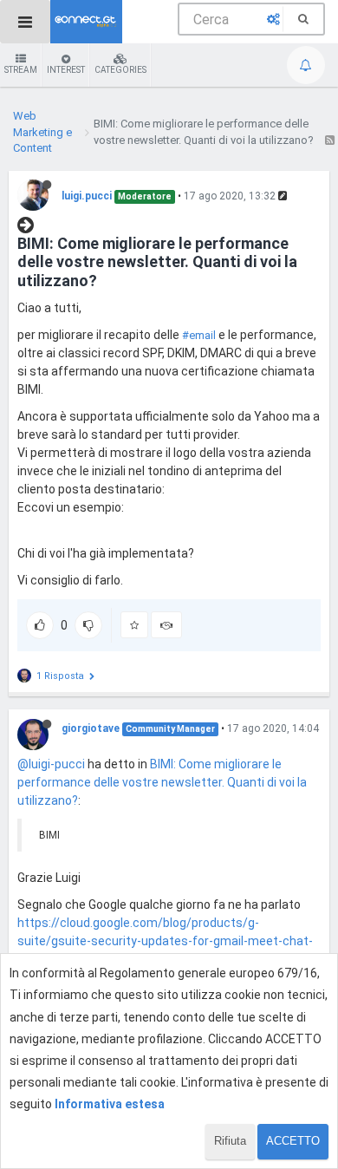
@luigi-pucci (51, 764)
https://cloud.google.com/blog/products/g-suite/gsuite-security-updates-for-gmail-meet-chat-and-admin (165, 941)
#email (199, 335)
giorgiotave (91, 728)
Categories (120, 70)
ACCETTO (293, 1140)
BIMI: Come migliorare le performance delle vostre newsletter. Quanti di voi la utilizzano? (162, 782)
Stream (20, 70)
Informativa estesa (110, 1104)
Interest (66, 70)
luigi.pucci (87, 196)
